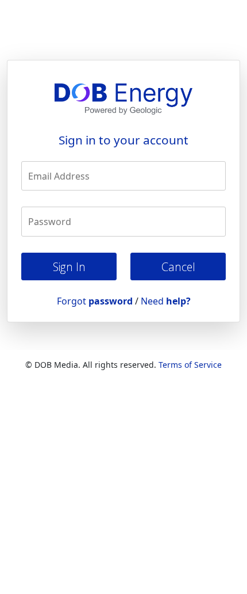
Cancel (178, 267)
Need (166, 301)
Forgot (95, 301)
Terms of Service (190, 364)
